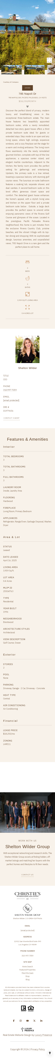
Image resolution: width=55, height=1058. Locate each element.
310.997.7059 (10, 390)
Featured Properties (27, 969)
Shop (27, 976)
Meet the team (27, 973)
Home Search (27, 966)
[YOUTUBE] (27, 1020)
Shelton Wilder (27, 367)
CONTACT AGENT (12, 418)
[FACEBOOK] (13, 1020)
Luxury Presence (43, 1035)
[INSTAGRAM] (20, 1020)
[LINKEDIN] (41, 1020)
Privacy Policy (38, 1049)
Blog (27, 979)
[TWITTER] (34, 1020)
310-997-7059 (27, 955)
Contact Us (27, 874)
